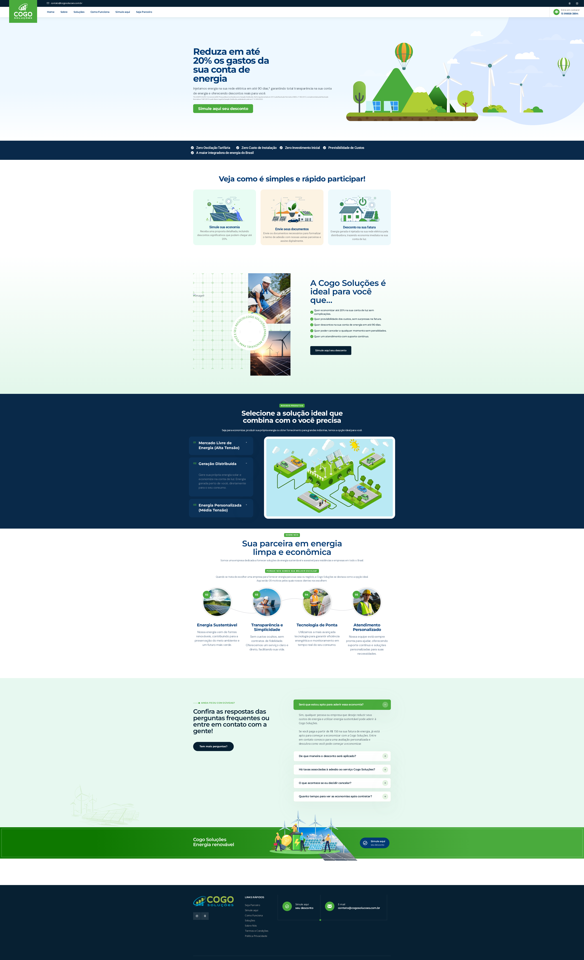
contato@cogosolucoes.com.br (359, 908)
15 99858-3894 (569, 13)
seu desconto (304, 908)
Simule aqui (378, 841)
